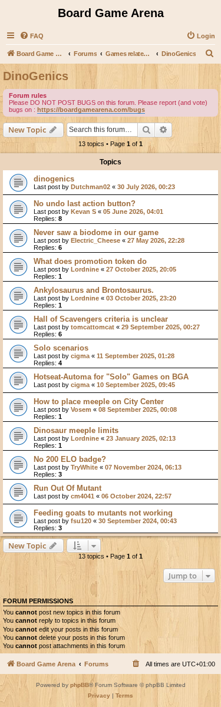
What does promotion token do (90, 261)
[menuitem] (31, 36)
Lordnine (85, 269)
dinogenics (54, 178)
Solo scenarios (61, 347)
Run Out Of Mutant (67, 488)
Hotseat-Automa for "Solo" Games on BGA (111, 376)
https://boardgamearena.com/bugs (91, 109)
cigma (80, 355)
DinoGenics (35, 76)
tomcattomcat (92, 327)
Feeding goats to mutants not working (103, 512)
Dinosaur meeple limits (76, 430)
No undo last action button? (85, 203)
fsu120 (81, 520)
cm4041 (82, 496)
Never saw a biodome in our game (96, 232)
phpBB (79, 685)
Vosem (81, 409)
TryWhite (84, 467)
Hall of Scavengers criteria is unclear (101, 319)
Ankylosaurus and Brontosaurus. (94, 290)
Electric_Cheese (95, 240)
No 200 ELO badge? (70, 459)
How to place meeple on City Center (99, 401)
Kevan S (83, 211)
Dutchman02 (90, 186)
